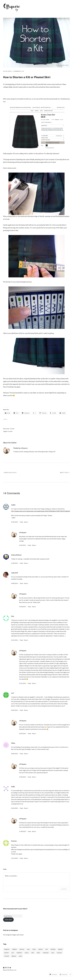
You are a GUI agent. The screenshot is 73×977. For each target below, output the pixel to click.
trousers (59, 952)
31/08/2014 (22, 606)
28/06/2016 (14, 753)
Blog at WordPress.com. (9, 970)
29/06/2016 (22, 777)
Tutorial (12, 428)
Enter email (8, 919)
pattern (6, 952)
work (20, 956)
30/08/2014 (14, 583)
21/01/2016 (14, 640)
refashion (19, 952)
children (14, 949)
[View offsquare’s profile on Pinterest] (8, 967)
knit (47, 949)
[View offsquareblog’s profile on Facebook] (4, 967)
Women (14, 956)
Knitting (53, 949)
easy (28, 949)
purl (13, 952)
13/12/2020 (14, 858)
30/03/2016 (14, 710)
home (34, 949)
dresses (22, 949)
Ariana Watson (16, 555)
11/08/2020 (22, 831)
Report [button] (26, 522)
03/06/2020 (14, 808)
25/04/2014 (14, 522)
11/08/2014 (14, 563)
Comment (64, 889)
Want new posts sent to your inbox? (15, 909)
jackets (41, 949)
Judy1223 (14, 573)
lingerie (60, 949)
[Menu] (68, 5)
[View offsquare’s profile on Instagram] (6, 967)
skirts (38, 952)
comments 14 (18, 71)
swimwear (46, 952)
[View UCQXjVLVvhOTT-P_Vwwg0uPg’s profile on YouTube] (10, 967)
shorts (26, 952)
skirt (32, 952)
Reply (21, 522)
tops (52, 952)
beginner (6, 949)
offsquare (24, 448)
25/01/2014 (7, 71)
